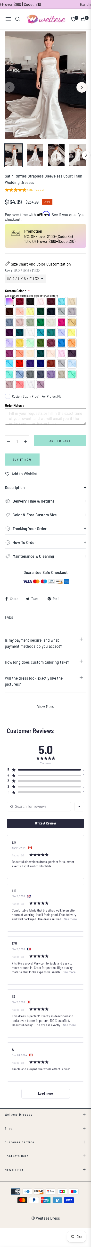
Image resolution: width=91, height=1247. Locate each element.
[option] (45, 85)
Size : (22, 271)
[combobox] (79, 806)
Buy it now (22, 459)
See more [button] (70, 919)
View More (45, 706)
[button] (24, 190)
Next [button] (81, 87)
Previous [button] (9, 87)
